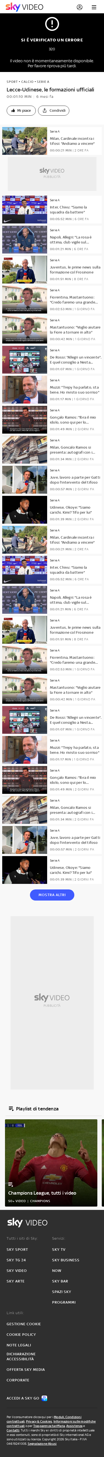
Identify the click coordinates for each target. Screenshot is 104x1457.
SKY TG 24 (16, 1260)
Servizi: (58, 1238)
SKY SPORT (17, 1249)
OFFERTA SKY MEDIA (26, 1370)
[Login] (79, 7)
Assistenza (74, 1426)
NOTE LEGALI (19, 1345)
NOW (57, 1271)
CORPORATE (18, 1380)
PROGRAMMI (64, 1302)
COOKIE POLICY (21, 1334)
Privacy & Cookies (39, 1421)
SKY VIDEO (17, 1271)
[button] (21, 111)
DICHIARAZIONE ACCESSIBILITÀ (21, 1356)
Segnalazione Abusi (42, 1444)
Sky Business (66, 1260)
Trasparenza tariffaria (49, 1426)
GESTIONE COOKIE (24, 1324)
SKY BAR (60, 1281)
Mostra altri (52, 895)
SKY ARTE (16, 1281)
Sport (12, 82)
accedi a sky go (23, 1398)
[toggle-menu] (94, 7)
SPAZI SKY (61, 1292)
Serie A (43, 82)
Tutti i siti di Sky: (22, 1238)
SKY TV (58, 1249)
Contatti (13, 1430)
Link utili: (15, 1313)
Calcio (27, 82)
